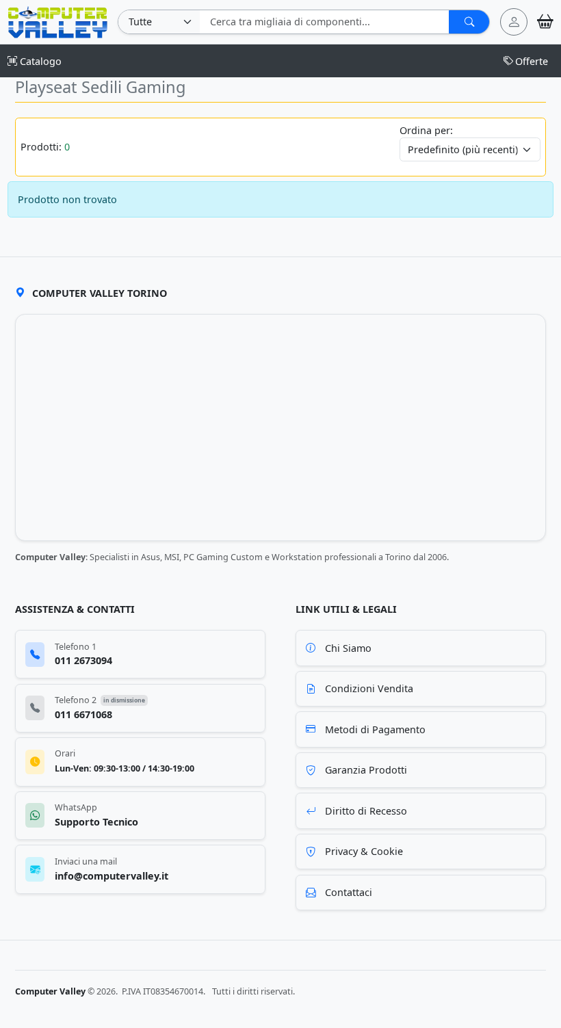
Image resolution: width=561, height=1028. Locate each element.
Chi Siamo (348, 648)
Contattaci (348, 892)
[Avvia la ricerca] (469, 22)
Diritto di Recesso (366, 810)
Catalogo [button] (39, 61)
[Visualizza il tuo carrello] (545, 22)
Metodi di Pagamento (375, 729)
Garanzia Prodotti (366, 769)
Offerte (531, 61)
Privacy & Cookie (364, 851)
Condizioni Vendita (369, 688)
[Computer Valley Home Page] (58, 20)
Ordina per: (426, 130)
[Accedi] (513, 22)
